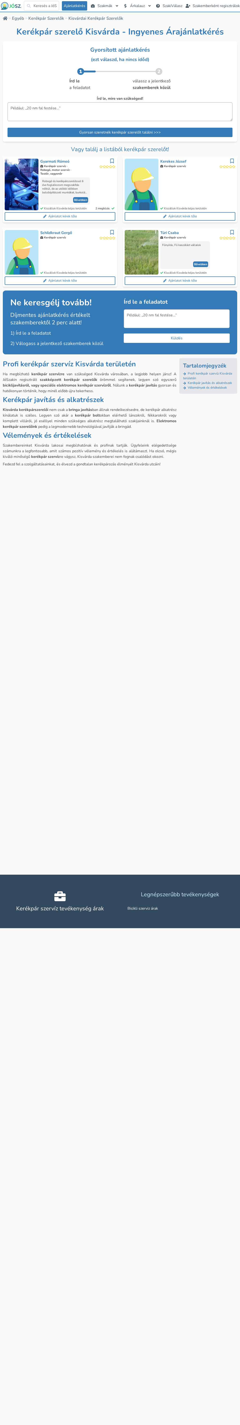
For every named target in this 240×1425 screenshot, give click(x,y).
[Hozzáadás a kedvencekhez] (112, 161)
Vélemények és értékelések (207, 387)
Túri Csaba (169, 232)
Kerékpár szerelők (46, 18)
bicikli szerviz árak (143, 908)
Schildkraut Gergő (56, 232)
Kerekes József (173, 161)
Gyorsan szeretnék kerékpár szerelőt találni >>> (120, 132)
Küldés (177, 338)
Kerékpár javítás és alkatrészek (209, 383)
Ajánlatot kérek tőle (62, 216)
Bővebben (80, 200)
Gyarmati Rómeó (54, 161)
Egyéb (18, 18)
